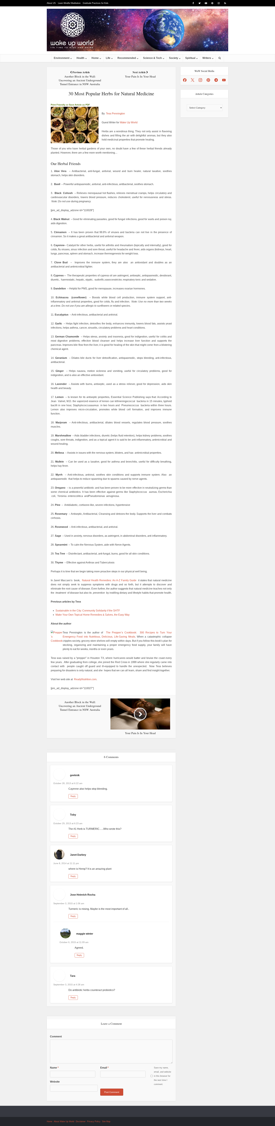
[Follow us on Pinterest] (208, 80)
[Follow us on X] (192, 80)
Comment (56, 1036)
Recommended (126, 58)
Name (54, 1067)
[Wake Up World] (137, 30)
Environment (61, 58)
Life (108, 58)
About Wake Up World (64, 1121)
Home (95, 58)
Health (80, 58)
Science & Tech (152, 58)
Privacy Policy (93, 1121)
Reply (73, 796)
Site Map (106, 1121)
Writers (206, 58)
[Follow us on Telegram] (216, 80)
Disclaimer (80, 1121)
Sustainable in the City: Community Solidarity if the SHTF (88, 610)
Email (104, 1067)
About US (51, 3)
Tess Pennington (115, 113)
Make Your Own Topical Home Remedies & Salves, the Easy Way (93, 614)
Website (55, 1081)
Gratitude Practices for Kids (95, 3)
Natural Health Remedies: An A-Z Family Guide (109, 580)
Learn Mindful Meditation (69, 3)
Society (173, 58)
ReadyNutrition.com (85, 679)
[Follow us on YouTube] (224, 80)
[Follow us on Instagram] (200, 80)
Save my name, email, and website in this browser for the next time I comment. (162, 1075)
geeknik (75, 775)
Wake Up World (129, 122)
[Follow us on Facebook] (185, 80)
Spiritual (190, 58)
